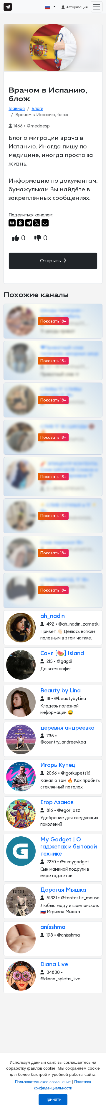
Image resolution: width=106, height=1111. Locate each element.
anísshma (52, 927)
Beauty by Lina (60, 691)
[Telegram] (28, 222)
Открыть (51, 260)
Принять (53, 1099)
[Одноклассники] (20, 222)
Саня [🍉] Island (62, 653)
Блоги (37, 108)
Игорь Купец (57, 765)
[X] (36, 222)
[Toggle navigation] (96, 6)
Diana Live (54, 964)
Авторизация (76, 7)
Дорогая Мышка (63, 890)
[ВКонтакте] (12, 222)
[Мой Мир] (45, 222)
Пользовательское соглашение (43, 1082)
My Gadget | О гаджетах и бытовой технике (68, 847)
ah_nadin (52, 616)
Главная (17, 108)
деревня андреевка (67, 728)
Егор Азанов (57, 802)
